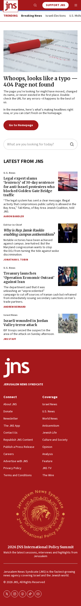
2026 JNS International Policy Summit (40, 547)
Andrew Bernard (14, 307)
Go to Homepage (21, 125)
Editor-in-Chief (12, 225)
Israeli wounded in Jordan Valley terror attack (25, 322)
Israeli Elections (56, 16)
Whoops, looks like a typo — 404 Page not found (40, 81)
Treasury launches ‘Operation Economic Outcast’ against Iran (28, 277)
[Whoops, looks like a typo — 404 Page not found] (40, 51)
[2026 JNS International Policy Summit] (40, 514)
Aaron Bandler (13, 216)
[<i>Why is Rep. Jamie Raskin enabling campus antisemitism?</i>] (68, 233)
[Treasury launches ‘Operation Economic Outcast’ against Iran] (68, 276)
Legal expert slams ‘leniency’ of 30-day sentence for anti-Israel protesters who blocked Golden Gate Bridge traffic (28, 186)
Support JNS (55, 5)
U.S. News (9, 173)
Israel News (10, 315)
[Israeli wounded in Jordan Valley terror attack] (68, 323)
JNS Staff (9, 339)
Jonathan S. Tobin (15, 260)
